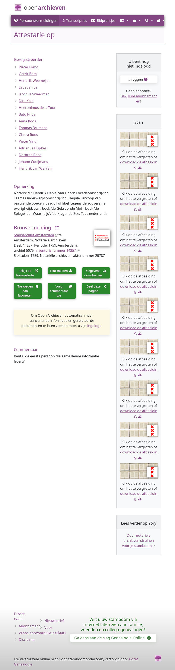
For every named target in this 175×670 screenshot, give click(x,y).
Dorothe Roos (30, 154)
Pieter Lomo (28, 67)
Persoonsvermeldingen (38, 20)
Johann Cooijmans (33, 161)
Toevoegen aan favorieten (25, 290)
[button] (123, 20)
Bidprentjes (106, 20)
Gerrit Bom (28, 73)
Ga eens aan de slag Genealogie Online (110, 637)
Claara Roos (28, 134)
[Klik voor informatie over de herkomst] (55, 227)
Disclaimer (27, 639)
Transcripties (76, 20)
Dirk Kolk (26, 100)
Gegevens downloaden (93, 273)
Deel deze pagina (93, 288)
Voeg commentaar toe (59, 290)
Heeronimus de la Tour (37, 107)
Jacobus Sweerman (34, 94)
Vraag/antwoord (32, 633)
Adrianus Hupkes (33, 148)
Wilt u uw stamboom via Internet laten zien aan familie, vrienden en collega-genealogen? (113, 624)
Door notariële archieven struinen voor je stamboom (138, 540)
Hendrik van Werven (35, 168)
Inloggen (135, 79)
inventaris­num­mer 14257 (55, 250)
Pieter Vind (27, 141)
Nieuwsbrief (54, 620)
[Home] (158, 658)
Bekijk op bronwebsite (25, 273)
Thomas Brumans (33, 127)
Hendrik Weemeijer (34, 80)
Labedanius (28, 87)
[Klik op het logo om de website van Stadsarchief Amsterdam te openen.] (99, 235)
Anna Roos (27, 121)
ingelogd (94, 325)
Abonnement (29, 626)
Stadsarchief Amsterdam (34, 235)
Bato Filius (27, 114)
